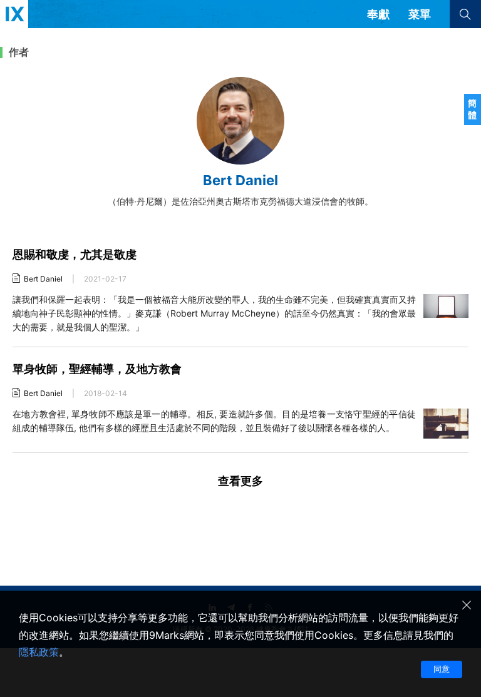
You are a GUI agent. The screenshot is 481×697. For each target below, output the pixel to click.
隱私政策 (39, 652)
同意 (441, 669)
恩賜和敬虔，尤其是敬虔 (75, 254)
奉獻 (378, 14)
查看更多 (240, 480)
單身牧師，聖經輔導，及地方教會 (97, 368)
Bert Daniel (43, 278)
